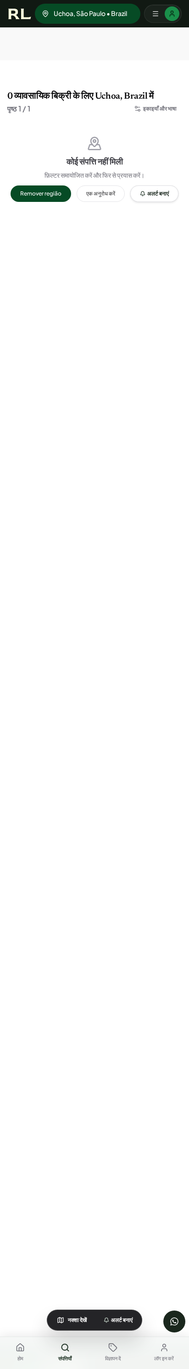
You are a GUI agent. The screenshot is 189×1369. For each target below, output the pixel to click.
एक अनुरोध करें (100, 193)
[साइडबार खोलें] (163, 14)
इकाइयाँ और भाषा (160, 108)
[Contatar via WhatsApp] (174, 1321)
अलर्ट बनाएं (158, 193)
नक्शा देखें (77, 1319)
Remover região (40, 193)
